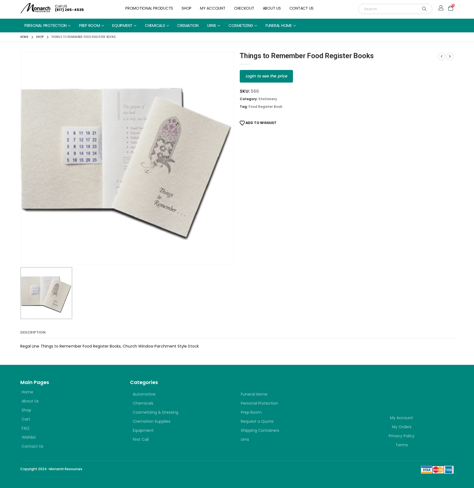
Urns (211, 25)
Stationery (267, 99)
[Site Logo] (35, 8)
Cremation (188, 25)
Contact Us (301, 8)
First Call (141, 439)
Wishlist (29, 437)
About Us (272, 8)
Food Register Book (265, 106)
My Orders (401, 427)
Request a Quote (257, 421)
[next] (450, 56)
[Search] (424, 9)
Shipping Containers (260, 430)
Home (27, 392)
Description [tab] (33, 332)
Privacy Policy (401, 436)
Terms (402, 445)
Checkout (244, 8)
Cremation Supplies (151, 421)
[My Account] (441, 8)
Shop (186, 8)
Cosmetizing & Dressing (155, 412)
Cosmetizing (240, 25)
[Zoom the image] (382, 388)
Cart (26, 419)
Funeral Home (279, 25)
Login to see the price (266, 76)
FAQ (25, 428)
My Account (212, 8)
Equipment (122, 25)
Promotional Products (149, 8)
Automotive (144, 394)
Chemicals (155, 25)
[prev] (441, 56)
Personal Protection (45, 25)
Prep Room (89, 25)
